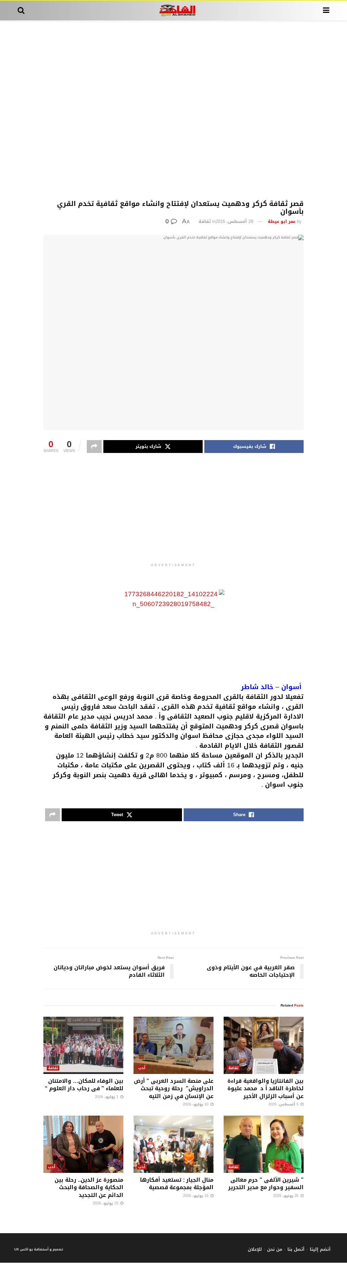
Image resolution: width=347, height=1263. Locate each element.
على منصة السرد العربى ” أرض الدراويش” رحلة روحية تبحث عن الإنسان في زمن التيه (173, 1088)
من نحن (274, 1249)
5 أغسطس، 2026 (284, 1104)
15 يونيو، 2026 (106, 1203)
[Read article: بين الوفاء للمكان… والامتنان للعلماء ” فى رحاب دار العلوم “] (83, 1045)
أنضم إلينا (320, 1249)
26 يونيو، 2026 (286, 1195)
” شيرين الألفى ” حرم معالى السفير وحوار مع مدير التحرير (266, 1184)
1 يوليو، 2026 (107, 1096)
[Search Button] (21, 10)
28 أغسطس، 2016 (234, 221)
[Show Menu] (326, 10)
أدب (141, 1068)
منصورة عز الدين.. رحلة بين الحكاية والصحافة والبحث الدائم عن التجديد (89, 1187)
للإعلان (255, 1249)
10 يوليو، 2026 (196, 1104)
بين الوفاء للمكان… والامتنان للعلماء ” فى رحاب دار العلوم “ (84, 1085)
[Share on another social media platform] (94, 446)
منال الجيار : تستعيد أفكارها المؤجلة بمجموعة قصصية (176, 1184)
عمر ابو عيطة (281, 221)
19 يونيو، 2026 (196, 1195)
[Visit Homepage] (173, 10)
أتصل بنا (296, 1249)
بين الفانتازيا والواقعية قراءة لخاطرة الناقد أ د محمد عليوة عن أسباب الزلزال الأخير (265, 1088)
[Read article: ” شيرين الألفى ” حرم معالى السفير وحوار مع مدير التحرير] (264, 1144)
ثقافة (205, 221)
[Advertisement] (173, 110)
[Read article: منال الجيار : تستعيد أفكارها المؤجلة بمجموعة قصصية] (173, 1144)
